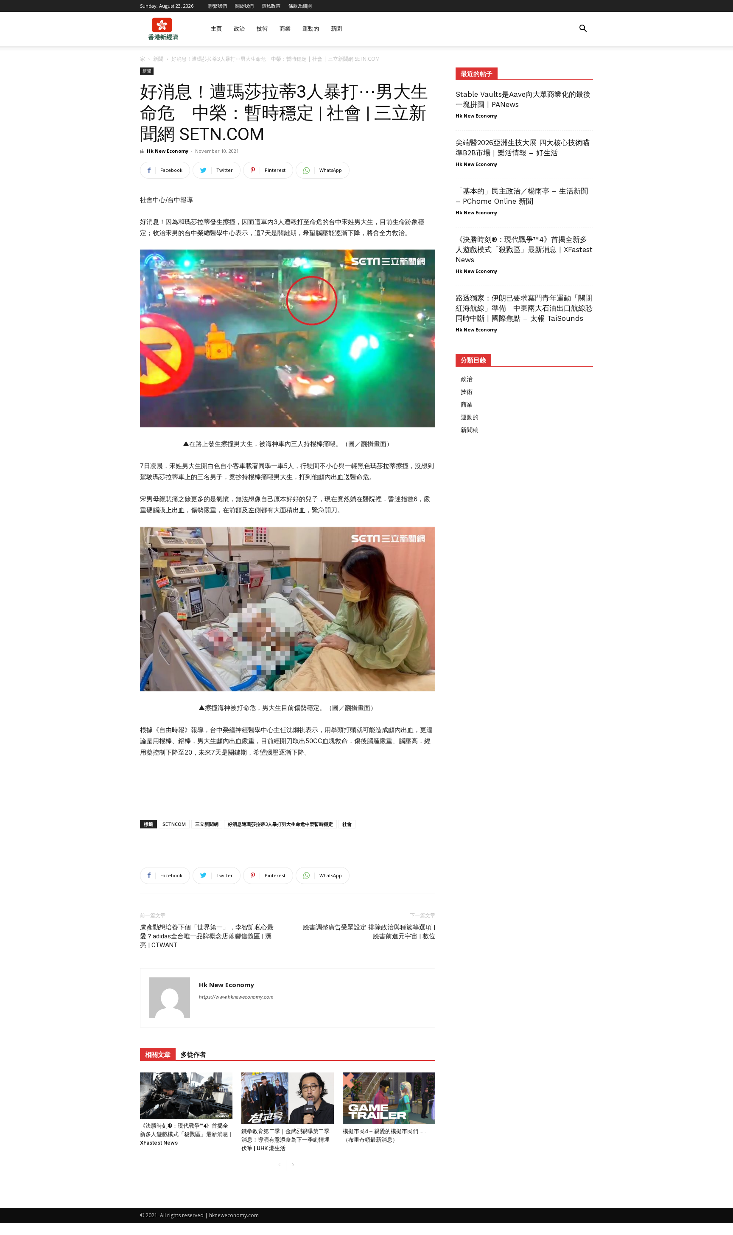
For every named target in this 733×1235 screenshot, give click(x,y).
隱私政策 (271, 6)
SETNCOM (174, 824)
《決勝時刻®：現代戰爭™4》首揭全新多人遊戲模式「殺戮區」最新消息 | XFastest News (185, 1134)
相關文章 (158, 1054)
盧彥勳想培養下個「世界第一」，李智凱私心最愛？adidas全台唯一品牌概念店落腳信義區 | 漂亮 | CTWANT (207, 936)
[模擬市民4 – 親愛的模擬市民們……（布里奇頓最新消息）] (389, 1098)
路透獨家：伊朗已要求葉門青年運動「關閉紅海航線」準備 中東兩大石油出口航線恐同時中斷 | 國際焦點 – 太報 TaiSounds (524, 308)
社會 (347, 824)
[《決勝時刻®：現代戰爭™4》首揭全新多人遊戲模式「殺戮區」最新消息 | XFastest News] (186, 1095)
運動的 (310, 28)
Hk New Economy (167, 151)
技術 (262, 28)
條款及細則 (300, 6)
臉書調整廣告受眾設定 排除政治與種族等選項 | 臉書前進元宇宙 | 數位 (369, 931)
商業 (285, 28)
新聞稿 (469, 430)
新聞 (336, 28)
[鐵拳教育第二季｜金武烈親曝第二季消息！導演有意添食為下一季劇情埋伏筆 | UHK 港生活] (287, 1098)
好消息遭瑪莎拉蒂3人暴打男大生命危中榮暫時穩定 (280, 824)
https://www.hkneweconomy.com (236, 997)
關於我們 (244, 6)
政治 (239, 28)
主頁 (216, 28)
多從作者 (193, 1054)
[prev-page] (279, 1165)
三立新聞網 (206, 824)
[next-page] (293, 1165)
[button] (583, 29)
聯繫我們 (217, 6)
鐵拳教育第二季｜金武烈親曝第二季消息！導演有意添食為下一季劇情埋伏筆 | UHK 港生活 (285, 1139)
